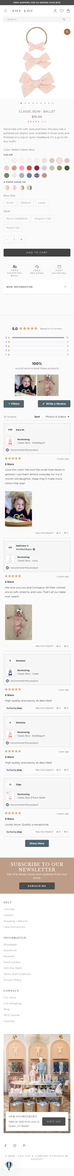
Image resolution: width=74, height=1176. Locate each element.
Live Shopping (13, 1003)
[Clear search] (64, 19)
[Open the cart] (68, 11)
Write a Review (57, 404)
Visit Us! (54, 1121)
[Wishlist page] (62, 11)
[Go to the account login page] (55, 11)
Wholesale (10, 944)
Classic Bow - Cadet (28, 673)
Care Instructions (14, 927)
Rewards (9, 956)
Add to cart (37, 252)
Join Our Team (13, 968)
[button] (37, 337)
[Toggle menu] (6, 11)
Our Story (10, 997)
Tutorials (9, 909)
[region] (37, 385)
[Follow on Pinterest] (24, 1145)
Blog (7, 1009)
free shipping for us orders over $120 (37, 2)
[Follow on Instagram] (15, 1145)
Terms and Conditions (17, 974)
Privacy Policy (12, 980)
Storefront (10, 950)
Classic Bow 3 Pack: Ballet (31, 797)
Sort (37, 416)
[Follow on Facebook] (5, 1145)
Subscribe (37, 886)
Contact (9, 915)
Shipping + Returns (16, 921)
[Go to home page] (23, 11)
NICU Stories (12, 1015)
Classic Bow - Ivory (27, 560)
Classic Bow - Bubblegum (31, 442)
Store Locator (12, 962)
